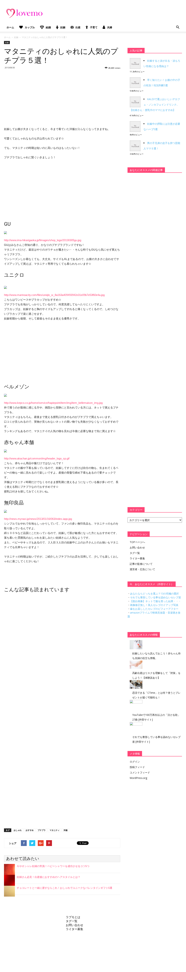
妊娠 (62, 27)
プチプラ (42, 830)
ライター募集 (137, 558)
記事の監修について (141, 564)
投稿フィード (137, 767)
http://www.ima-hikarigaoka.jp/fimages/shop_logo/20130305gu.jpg (42, 240)
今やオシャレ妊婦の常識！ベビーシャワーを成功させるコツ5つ (53, 866)
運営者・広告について (142, 569)
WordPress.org (138, 778)
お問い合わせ (137, 547)
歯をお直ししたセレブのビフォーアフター (154, 608)
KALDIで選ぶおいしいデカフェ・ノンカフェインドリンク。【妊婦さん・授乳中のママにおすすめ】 (155, 104)
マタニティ (55, 830)
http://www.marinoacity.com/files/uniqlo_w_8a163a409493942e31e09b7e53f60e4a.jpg (54, 294)
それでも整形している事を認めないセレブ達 (155, 597)
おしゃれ (18, 830)
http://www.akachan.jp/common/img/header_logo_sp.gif (36, 458)
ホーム (10, 27)
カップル (30, 27)
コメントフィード (140, 772)
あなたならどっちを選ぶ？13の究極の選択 (154, 593)
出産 (77, 27)
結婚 (48, 27)
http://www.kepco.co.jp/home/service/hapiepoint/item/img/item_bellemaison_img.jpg (53, 402)
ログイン (135, 761)
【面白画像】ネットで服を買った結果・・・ (155, 601)
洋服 (66, 830)
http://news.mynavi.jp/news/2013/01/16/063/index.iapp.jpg (38, 518)
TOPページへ (137, 542)
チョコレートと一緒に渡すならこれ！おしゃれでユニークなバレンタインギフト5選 (64, 887)
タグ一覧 (135, 553)
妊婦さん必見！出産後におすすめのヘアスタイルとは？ (48, 877)
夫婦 (109, 27)
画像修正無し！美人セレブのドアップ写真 (154, 605)
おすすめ (30, 830)
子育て (94, 27)
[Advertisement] (62, 97)
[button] (177, 27)
